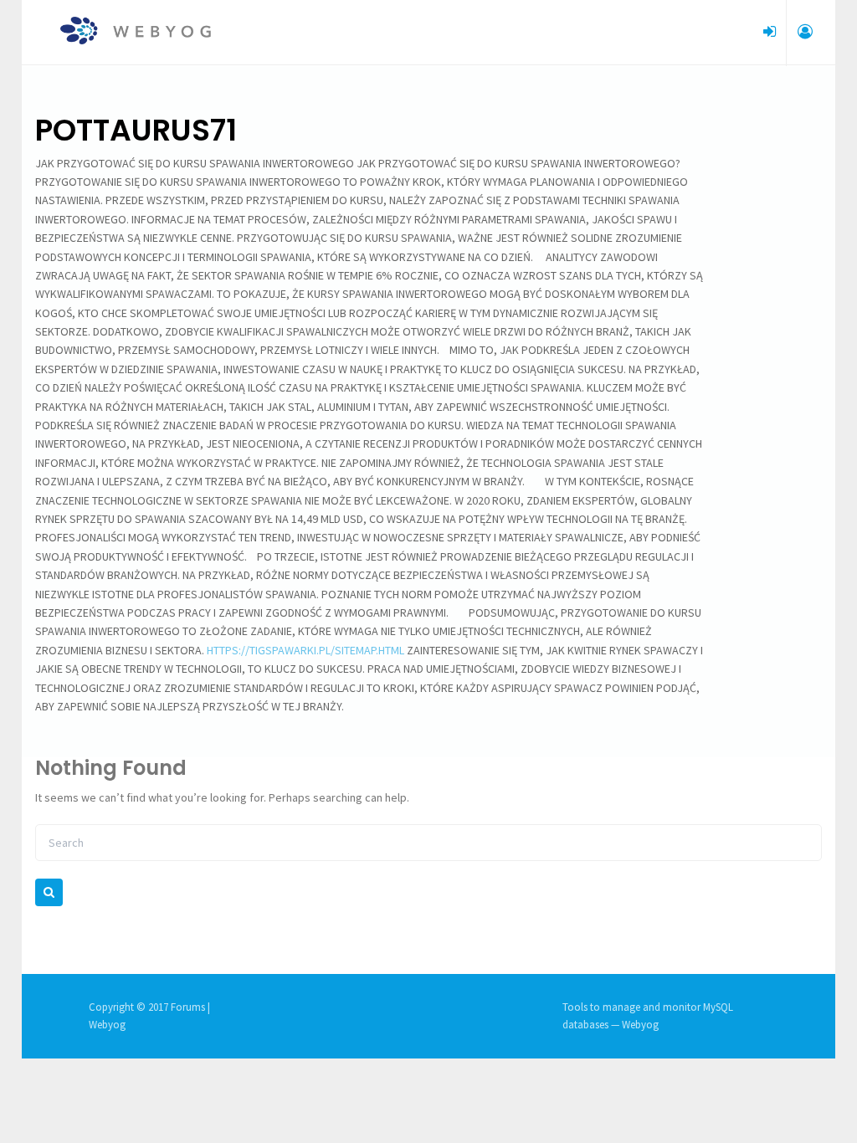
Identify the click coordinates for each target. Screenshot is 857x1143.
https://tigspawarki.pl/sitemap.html (305, 650)
